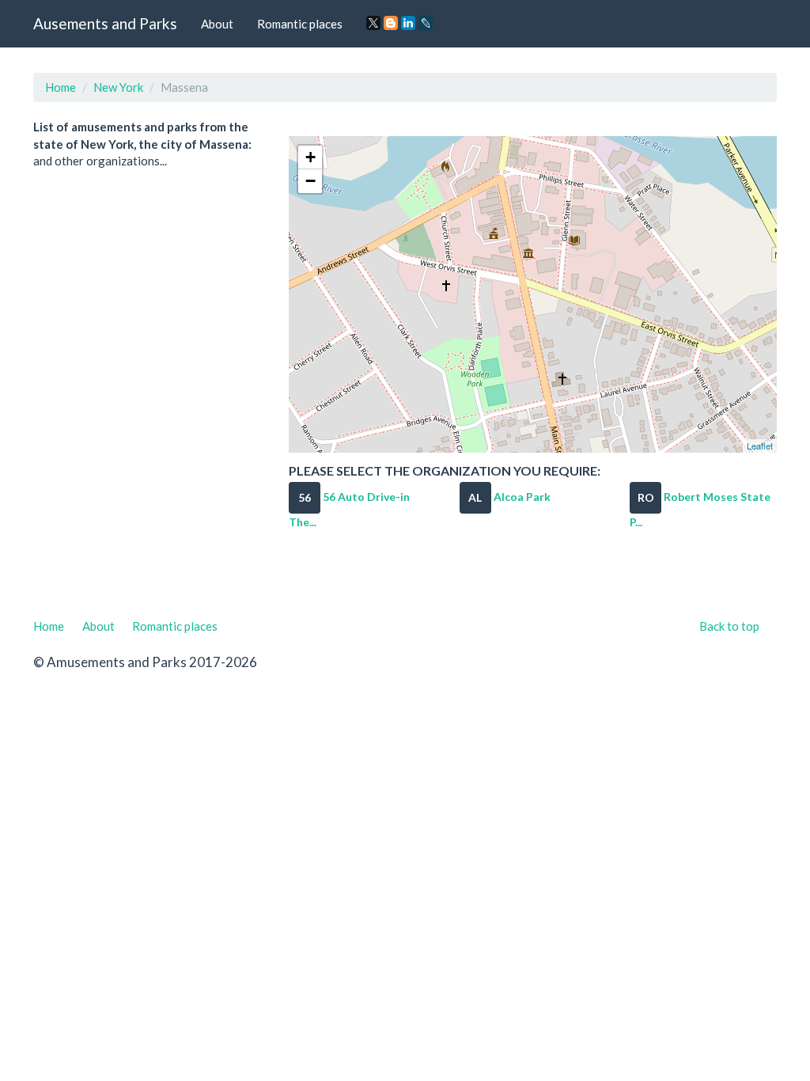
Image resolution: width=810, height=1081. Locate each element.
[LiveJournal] (425, 23)
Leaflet (760, 445)
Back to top (729, 626)
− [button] (310, 181)
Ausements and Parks (105, 23)
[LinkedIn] (408, 23)
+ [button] (310, 157)
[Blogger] (391, 23)
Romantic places (300, 24)
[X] (373, 23)
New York (118, 87)
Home (60, 87)
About (217, 24)
